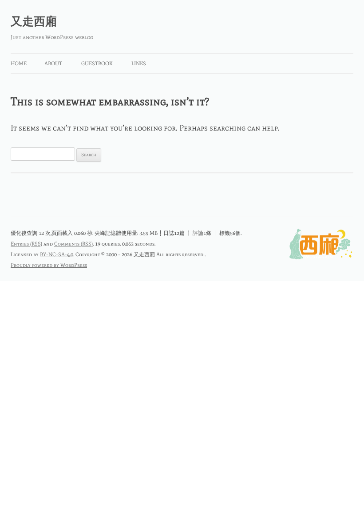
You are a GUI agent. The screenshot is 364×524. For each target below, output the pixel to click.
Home (19, 63)
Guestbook (96, 63)
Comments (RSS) (73, 244)
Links (138, 63)
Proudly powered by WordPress (49, 265)
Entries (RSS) (26, 244)
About (53, 63)
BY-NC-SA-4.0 (56, 254)
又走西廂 (34, 21)
